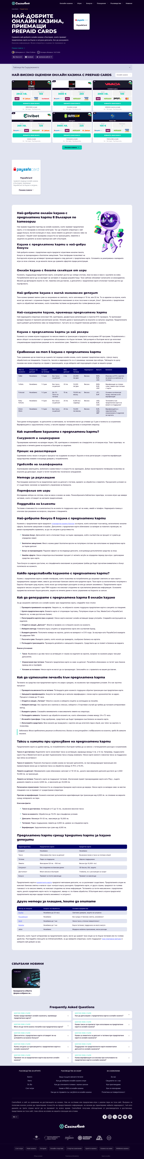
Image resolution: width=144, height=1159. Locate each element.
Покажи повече (71, 147)
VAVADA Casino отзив (112, 107)
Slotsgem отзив (72, 139)
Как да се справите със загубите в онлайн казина (71, 1092)
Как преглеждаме (113, 1084)
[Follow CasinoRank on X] (115, 1117)
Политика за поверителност (113, 1092)
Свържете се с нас (113, 1080)
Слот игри (30, 1088)
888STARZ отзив (31, 107)
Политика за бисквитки (72, 1156)
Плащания (101, 3)
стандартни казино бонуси (63, 523)
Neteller (21, 925)
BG (14, 1117)
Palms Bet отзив (112, 139)
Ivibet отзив (31, 139)
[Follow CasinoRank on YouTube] (120, 1117)
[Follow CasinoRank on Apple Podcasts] (130, 1117)
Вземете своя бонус (31, 103)
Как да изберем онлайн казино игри (71, 1080)
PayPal (20, 913)
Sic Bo (29, 1084)
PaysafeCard (23, 917)
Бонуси (89, 3)
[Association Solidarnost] (69, 1138)
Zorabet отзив (72, 107)
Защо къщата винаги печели (71, 1077)
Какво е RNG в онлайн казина (71, 1088)
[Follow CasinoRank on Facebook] (105, 1117)
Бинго (29, 1077)
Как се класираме (113, 1088)
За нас (113, 1077)
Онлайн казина (66, 3)
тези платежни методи (111, 939)
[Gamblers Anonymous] (99, 1138)
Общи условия (38, 1156)
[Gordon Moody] (85, 1138)
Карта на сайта (106, 1156)
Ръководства (115, 3)
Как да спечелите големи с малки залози (71, 1084)
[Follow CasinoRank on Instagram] (110, 1117)
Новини (129, 3)
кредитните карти (44, 882)
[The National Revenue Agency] (36, 1138)
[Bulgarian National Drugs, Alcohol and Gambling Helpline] (52, 1138)
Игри (79, 3)
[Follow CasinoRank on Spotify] (125, 1117)
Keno (30, 1080)
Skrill (20, 921)
